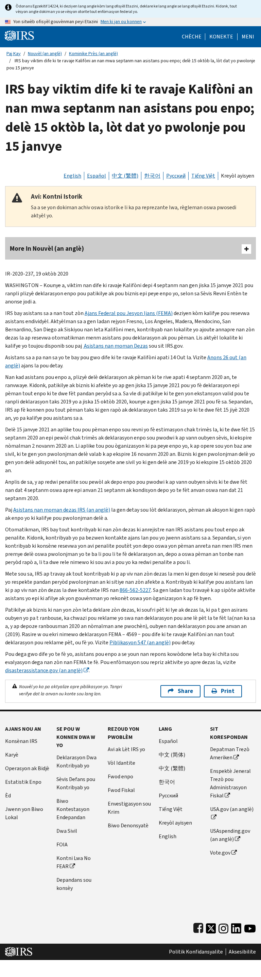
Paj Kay (13, 53)
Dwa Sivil (66, 830)
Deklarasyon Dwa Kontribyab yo (76, 761)
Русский (176, 175)
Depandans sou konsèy (73, 884)
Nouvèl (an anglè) (45, 53)
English (72, 175)
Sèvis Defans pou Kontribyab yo (75, 783)
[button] (221, 36)
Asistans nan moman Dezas (115, 345)
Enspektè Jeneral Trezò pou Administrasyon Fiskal (230, 783)
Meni (248, 36)
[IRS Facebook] (198, 926)
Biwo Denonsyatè (128, 825)
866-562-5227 (135, 590)
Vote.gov (220, 852)
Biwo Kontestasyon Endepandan (72, 809)
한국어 (152, 175)
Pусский (168, 795)
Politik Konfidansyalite (196, 951)
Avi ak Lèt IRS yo (126, 749)
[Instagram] (223, 926)
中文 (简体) (172, 754)
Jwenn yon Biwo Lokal (24, 813)
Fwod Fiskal (121, 790)
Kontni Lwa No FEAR (73, 862)
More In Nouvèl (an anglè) (47, 248)
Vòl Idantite (121, 762)
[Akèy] (19, 35)
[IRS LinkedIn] (236, 926)
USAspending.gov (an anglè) (230, 835)
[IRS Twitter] (211, 926)
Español (96, 175)
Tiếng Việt (203, 175)
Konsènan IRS (21, 741)
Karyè (11, 754)
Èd (8, 795)
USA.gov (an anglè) (232, 809)
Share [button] (185, 691)
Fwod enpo (120, 776)
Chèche (192, 36)
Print (227, 691)
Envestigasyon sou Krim (129, 807)
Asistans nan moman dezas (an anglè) (61, 509)
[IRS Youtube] (250, 926)
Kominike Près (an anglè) (93, 53)
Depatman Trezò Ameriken (229, 753)
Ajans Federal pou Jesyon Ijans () (129, 313)
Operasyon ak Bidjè (27, 768)
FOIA (62, 844)
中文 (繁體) (125, 175)
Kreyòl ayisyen (237, 175)
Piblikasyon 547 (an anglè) (140, 642)
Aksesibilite (242, 951)
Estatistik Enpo (23, 781)
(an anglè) (44, 670)
